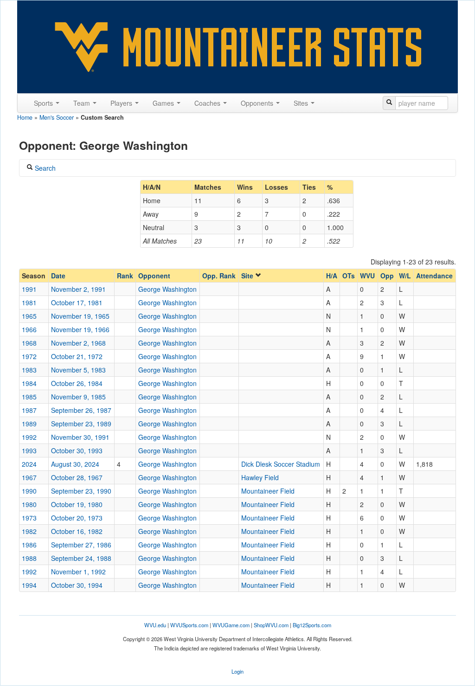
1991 (29, 289)
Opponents (258, 103)
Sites (302, 103)
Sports (44, 103)
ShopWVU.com (271, 625)
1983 (29, 369)
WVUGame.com (231, 625)
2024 (29, 464)
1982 (29, 531)
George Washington (167, 289)
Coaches (208, 103)
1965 (29, 316)
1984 (29, 383)
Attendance (434, 275)
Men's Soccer (56, 117)
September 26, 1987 (81, 410)
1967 (29, 477)
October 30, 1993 (77, 450)
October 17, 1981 (77, 302)
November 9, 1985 (78, 396)
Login (237, 671)
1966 (29, 329)
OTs (348, 275)
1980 (29, 504)
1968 (29, 342)
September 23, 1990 (81, 490)
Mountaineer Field (268, 490)
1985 (29, 396)
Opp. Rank (219, 275)
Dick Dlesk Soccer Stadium (280, 464)
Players (122, 103)
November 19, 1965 (80, 316)
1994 (29, 585)
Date (58, 275)
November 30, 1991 (80, 437)
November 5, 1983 (78, 369)
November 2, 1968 (78, 342)
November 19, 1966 (80, 329)
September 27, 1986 (81, 544)
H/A (331, 275)
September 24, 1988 (81, 558)
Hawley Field (260, 477)
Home (24, 117)
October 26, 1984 (77, 383)
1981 (29, 302)
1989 (29, 423)
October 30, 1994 (77, 585)
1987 (29, 410)
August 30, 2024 (75, 464)
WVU (367, 275)
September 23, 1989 (81, 423)
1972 (29, 356)
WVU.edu (155, 625)
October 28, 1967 (77, 477)
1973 (29, 517)
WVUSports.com (189, 625)
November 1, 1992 (78, 571)
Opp (387, 275)
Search (44, 168)
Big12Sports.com (312, 625)
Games (164, 103)
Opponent (154, 275)
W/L (405, 275)
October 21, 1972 (77, 356)
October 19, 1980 (77, 504)
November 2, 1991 (78, 289)
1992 (29, 437)
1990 (29, 490)
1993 (29, 450)
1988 (29, 558)
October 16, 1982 (77, 531)
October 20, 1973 (77, 517)
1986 (29, 544)
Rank (125, 275)
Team (82, 103)
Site (248, 275)
